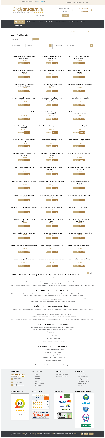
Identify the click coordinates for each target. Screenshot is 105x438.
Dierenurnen (38, 381)
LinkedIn (52, 433)
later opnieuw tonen (70, 2)
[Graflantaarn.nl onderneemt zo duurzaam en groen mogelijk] (86, 427)
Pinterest (38, 433)
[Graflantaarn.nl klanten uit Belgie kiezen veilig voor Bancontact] (68, 407)
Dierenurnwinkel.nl (34, 435)
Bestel (27, 63)
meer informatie (40, 1)
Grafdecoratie (38, 386)
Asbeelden (37, 377)
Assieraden (37, 379)
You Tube (75, 433)
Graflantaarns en (39, 383)
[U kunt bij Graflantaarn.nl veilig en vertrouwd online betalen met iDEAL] (60, 398)
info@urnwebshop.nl (19, 385)
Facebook (23, 433)
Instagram (33, 433)
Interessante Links (82, 383)
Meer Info (21, 63)
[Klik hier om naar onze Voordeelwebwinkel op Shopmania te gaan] (86, 412)
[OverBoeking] (65, 410)
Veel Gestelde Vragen (83, 377)
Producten (79, 32)
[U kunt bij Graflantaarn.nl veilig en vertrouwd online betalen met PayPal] (62, 403)
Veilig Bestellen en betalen (84, 381)
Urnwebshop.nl (43, 435)
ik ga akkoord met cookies (82, 2)
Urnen (36, 374)
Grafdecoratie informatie (62, 377)
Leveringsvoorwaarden (83, 379)
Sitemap (80, 386)
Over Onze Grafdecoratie (62, 374)
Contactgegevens (82, 374)
